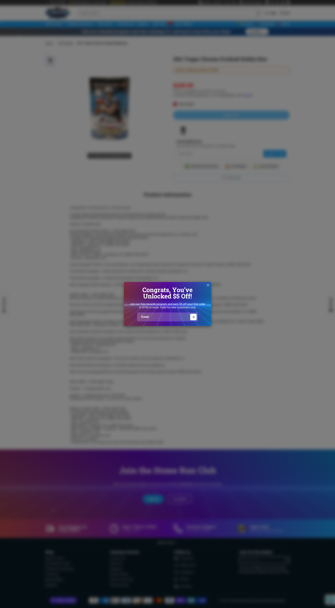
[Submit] (193, 317)
